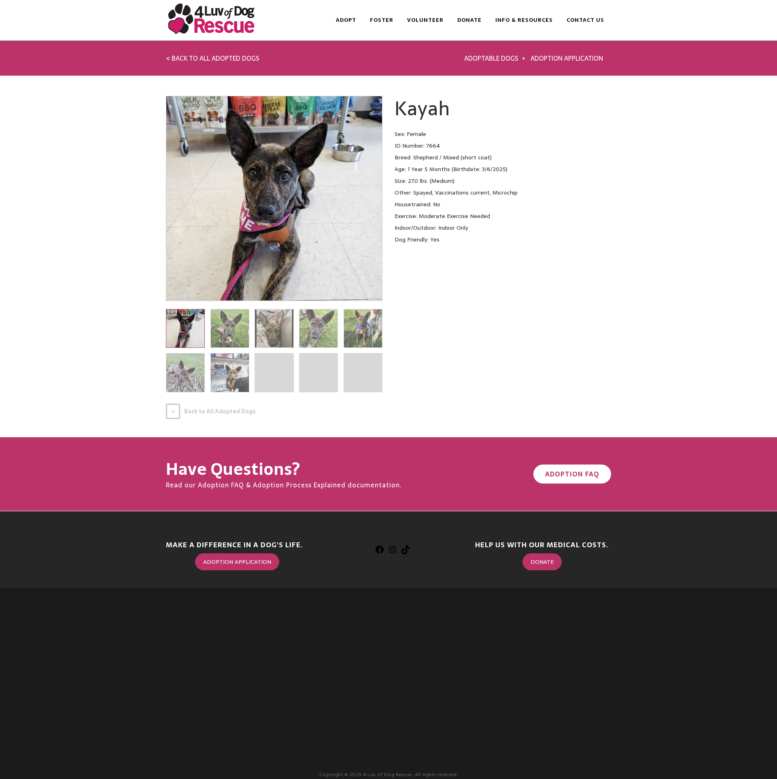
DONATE (542, 561)
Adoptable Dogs (491, 58)
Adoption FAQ (572, 474)
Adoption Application (567, 58)
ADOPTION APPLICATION (237, 561)
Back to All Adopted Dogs (220, 411)
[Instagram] (392, 552)
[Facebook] (379, 552)
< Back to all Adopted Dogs (212, 58)
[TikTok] (405, 552)
